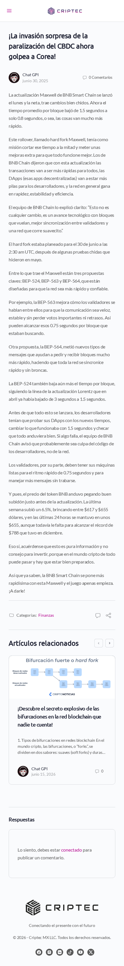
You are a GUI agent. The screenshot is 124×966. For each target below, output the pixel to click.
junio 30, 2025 (35, 80)
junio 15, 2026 (43, 774)
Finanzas (46, 615)
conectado (71, 849)
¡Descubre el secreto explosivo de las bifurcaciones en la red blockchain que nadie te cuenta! (59, 716)
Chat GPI (30, 74)
